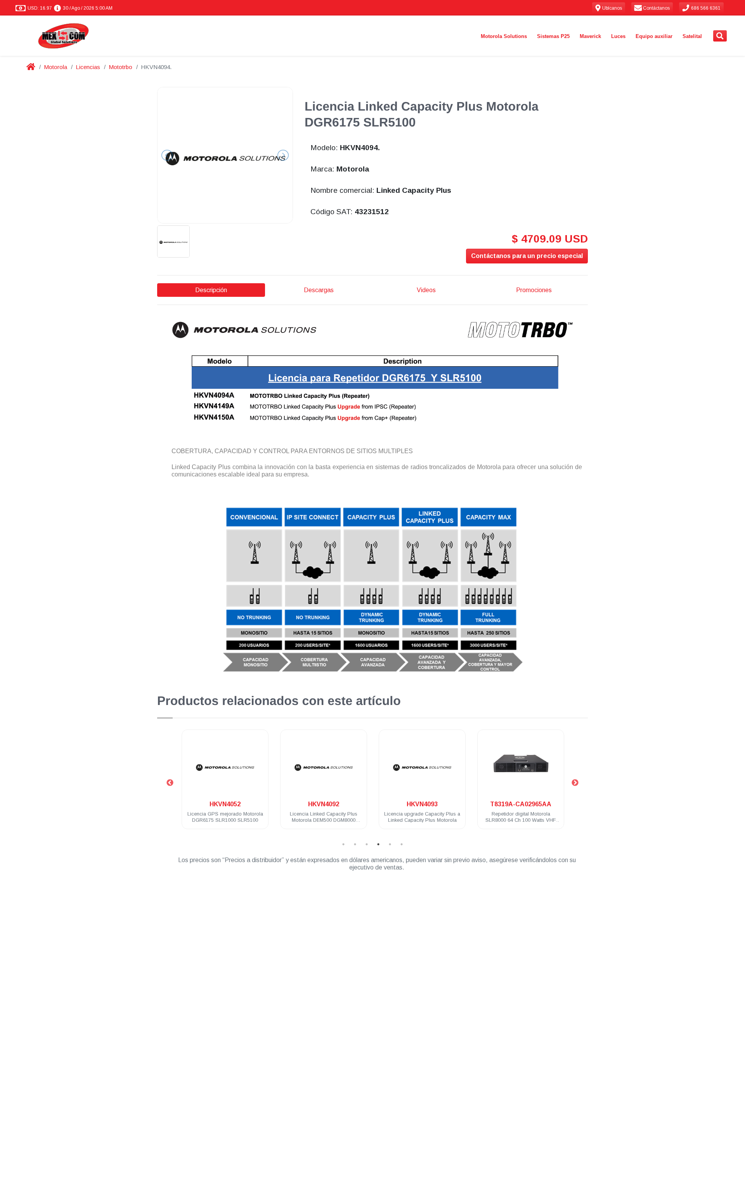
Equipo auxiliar (654, 36)
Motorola (55, 67)
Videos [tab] (426, 290)
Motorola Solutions (504, 36)
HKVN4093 (422, 804)
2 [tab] (355, 844)
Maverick (590, 36)
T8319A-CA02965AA (520, 804)
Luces (618, 36)
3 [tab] (367, 844)
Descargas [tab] (319, 290)
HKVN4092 (323, 804)
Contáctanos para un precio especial (527, 256)
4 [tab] (378, 844)
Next (575, 783)
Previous (170, 783)
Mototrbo (120, 67)
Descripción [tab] (211, 290)
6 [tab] (401, 844)
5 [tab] (390, 844)
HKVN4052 (225, 804)
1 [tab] (343, 844)
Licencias (88, 67)
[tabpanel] (225, 783)
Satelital (692, 36)
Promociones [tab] (534, 290)
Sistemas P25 (553, 36)
